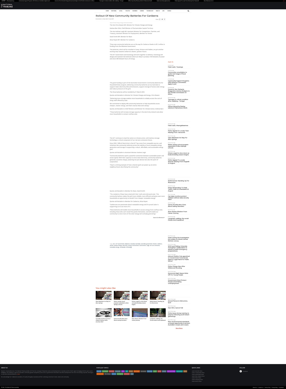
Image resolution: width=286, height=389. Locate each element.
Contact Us (260, 387)
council (155, 371)
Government (142, 245)
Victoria (131, 371)
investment (126, 374)
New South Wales (171, 371)
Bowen (155, 244)
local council (136, 371)
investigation (120, 374)
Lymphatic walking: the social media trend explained (178, 219)
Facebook (245, 371)
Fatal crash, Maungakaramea (148, 0)
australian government (147, 244)
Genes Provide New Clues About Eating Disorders (177, 205)
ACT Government (120, 244)
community (117, 371)
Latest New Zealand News (198, 376)
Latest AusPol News (197, 381)
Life (163, 10)
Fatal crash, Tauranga (175, 67)
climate (111, 245)
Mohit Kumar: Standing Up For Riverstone (178, 181)
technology (129, 247)
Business (135, 10)
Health (158, 10)
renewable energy (114, 247)
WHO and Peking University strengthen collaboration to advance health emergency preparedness (177, 248)
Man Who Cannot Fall (175, 308)
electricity (125, 245)
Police (123, 371)
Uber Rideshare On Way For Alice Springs (198, 0)
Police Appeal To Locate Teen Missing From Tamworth (172, 0)
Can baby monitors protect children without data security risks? (178, 197)
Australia (132, 244)
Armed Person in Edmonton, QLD (178, 301)
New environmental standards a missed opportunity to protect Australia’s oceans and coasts (179, 323)
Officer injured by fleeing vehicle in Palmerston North (125, 0)
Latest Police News (196, 378)
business (114, 374)
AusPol (159, 371)
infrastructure (100, 374)
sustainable (123, 247)
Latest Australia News (197, 371)
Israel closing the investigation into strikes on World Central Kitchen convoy (178, 239)
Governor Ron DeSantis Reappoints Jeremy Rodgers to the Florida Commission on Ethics (60, 0)
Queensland (143, 371)
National (113, 10)
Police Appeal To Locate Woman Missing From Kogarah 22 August (178, 161)
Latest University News (197, 379)
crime (132, 374)
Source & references (158, 217)
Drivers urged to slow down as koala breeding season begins (178, 154)
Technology (150, 10)
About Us (255, 387)
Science (142, 10)
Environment (135, 245)
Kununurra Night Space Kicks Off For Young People (178, 274)
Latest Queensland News (198, 374)
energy (130, 245)
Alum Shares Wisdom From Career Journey (177, 212)
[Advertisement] (258, 5)
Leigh (148, 245)
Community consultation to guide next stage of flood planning (177, 74)
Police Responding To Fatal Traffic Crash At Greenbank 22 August (178, 189)
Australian (137, 244)
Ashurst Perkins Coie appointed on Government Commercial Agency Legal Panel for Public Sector (179, 258)
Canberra (159, 244)
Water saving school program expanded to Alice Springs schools (178, 146)
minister (164, 371)
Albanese (127, 244)
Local (120, 10)
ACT (114, 244)
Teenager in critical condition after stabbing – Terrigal (96, 0)
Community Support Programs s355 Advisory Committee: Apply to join (19, 0)
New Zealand (108, 374)
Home (107, 10)
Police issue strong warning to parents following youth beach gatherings (178, 314)
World (169, 10)
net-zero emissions (155, 245)
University (149, 371)
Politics (128, 10)
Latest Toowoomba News (198, 372)
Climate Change (118, 245)
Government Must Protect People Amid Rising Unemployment (177, 281)
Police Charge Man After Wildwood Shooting (176, 267)
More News (179, 328)
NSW (127, 371)
